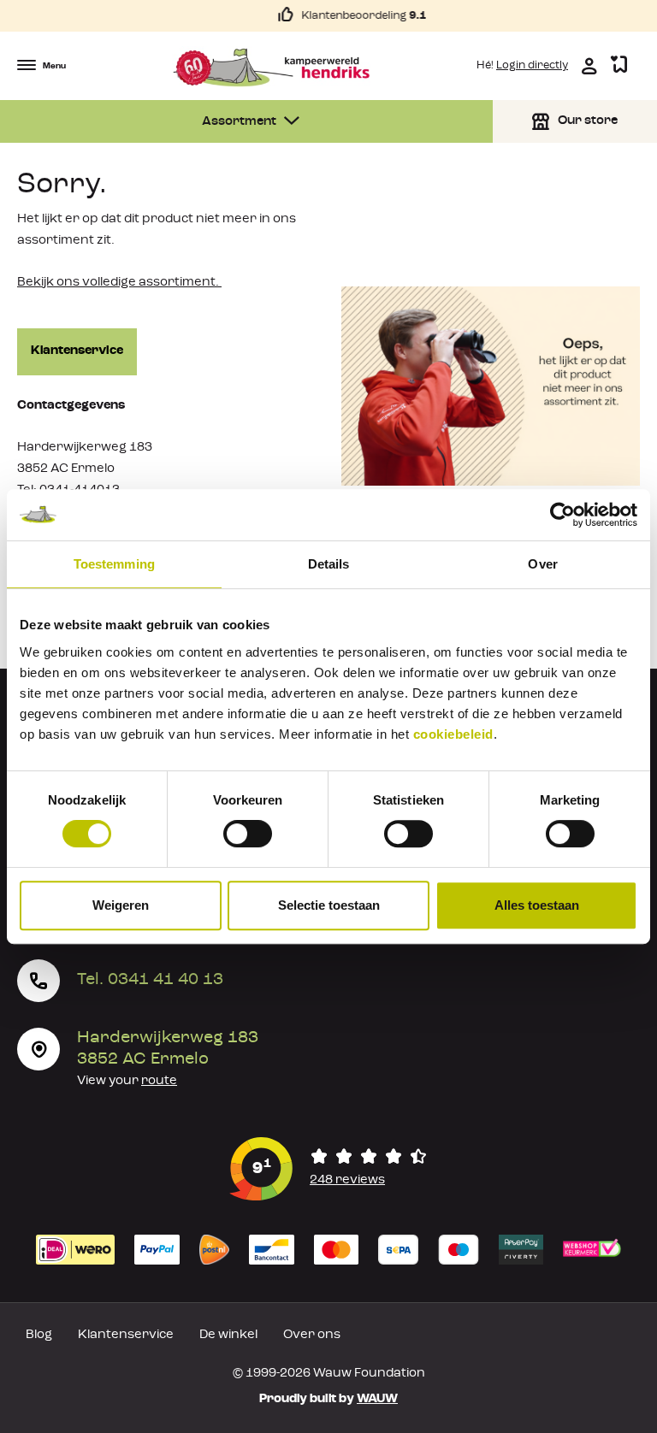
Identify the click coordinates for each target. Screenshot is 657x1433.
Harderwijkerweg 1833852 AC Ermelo (167, 1048)
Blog (39, 1335)
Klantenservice (77, 351)
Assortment (240, 121)
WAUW (377, 1399)
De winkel (228, 1335)
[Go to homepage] (271, 67)
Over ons (311, 1335)
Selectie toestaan (329, 905)
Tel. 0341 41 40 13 (150, 979)
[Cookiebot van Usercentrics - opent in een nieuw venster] (562, 515)
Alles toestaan (536, 905)
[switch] (247, 833)
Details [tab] (329, 564)
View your (127, 1081)
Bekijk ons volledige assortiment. (119, 282)
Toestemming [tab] (114, 564)
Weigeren (120, 905)
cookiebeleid (453, 734)
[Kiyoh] (328, 1168)
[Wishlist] (619, 65)
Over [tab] (542, 564)
